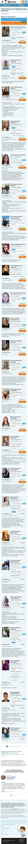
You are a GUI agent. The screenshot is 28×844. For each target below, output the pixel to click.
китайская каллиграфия (18, 754)
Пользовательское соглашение (8, 824)
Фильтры (14, 19)
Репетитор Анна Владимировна (14, 318)
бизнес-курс (15, 753)
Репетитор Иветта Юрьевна (18, 293)
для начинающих (5, 754)
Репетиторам (4, 834)
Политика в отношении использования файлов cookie (13, 822)
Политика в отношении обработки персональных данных (14, 820)
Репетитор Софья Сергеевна (18, 27)
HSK (11, 753)
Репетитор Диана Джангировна (15, 728)
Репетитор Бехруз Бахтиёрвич (15, 661)
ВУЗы (2, 826)
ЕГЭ (11, 754)
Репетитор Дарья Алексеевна (15, 437)
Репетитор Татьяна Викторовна (15, 417)
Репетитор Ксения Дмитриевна (15, 469)
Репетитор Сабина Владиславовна (15, 561)
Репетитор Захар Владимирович (15, 693)
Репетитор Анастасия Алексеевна (16, 266)
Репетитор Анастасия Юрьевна (16, 87)
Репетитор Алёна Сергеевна (18, 155)
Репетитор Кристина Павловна (16, 361)
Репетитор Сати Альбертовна (14, 497)
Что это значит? (5, 841)
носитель (3, 756)
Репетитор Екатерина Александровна (16, 217)
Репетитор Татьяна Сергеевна (15, 60)
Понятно (22, 840)
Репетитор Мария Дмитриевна (15, 532)
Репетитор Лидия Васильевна (15, 121)
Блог (2, 832)
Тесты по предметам (5, 828)
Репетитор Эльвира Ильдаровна (15, 389)
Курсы (2, 830)
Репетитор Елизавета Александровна (16, 597)
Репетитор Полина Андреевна (15, 628)
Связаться (22, 42)
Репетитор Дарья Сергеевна (18, 244)
